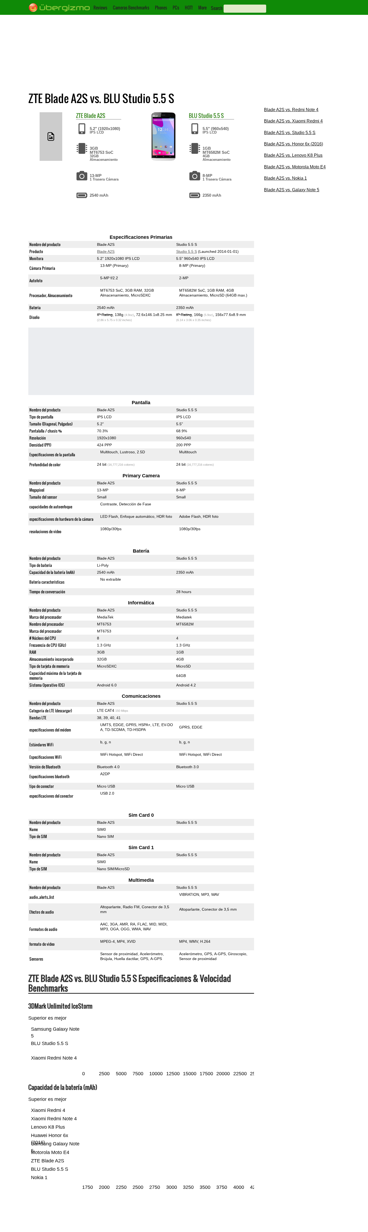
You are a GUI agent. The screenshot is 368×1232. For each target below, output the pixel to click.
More (202, 7)
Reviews (100, 7)
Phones (161, 7)
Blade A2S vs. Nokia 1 (285, 178)
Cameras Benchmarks (131, 7)
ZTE (79, 115)
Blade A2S (94, 115)
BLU (193, 115)
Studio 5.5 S (211, 115)
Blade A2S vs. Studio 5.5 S (289, 132)
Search (217, 8)
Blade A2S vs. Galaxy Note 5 (291, 190)
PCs (176, 7)
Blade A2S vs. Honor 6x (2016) (293, 144)
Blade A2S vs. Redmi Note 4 (291, 109)
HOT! (189, 7)
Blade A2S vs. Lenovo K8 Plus (293, 155)
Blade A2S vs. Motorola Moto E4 (295, 167)
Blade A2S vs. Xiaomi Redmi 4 (293, 121)
